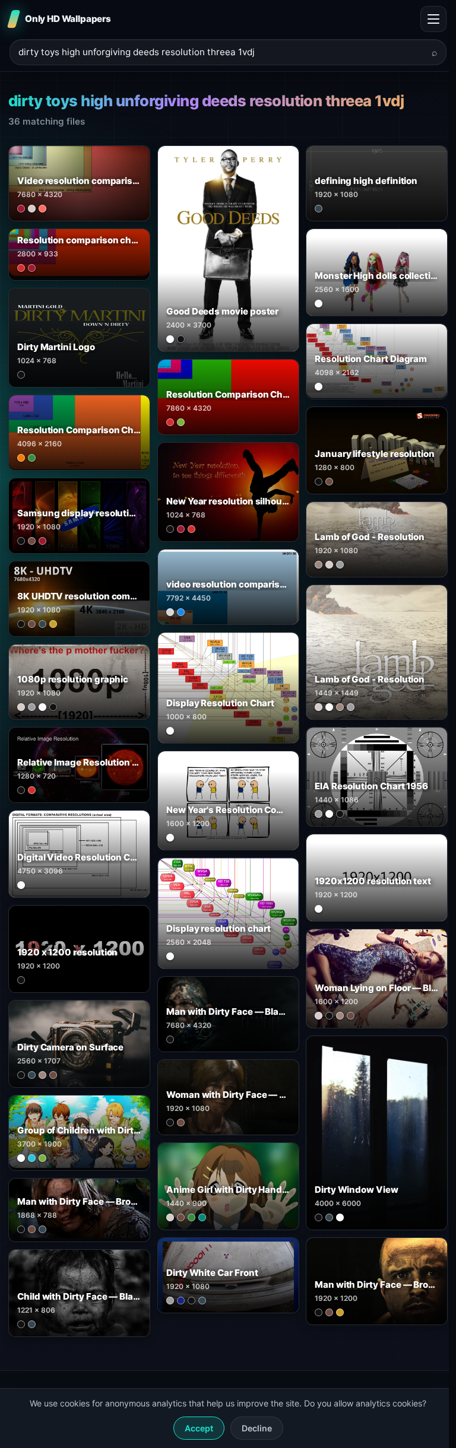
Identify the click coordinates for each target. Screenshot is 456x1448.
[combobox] (220, 52)
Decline (257, 1428)
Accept (199, 1428)
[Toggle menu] (433, 19)
